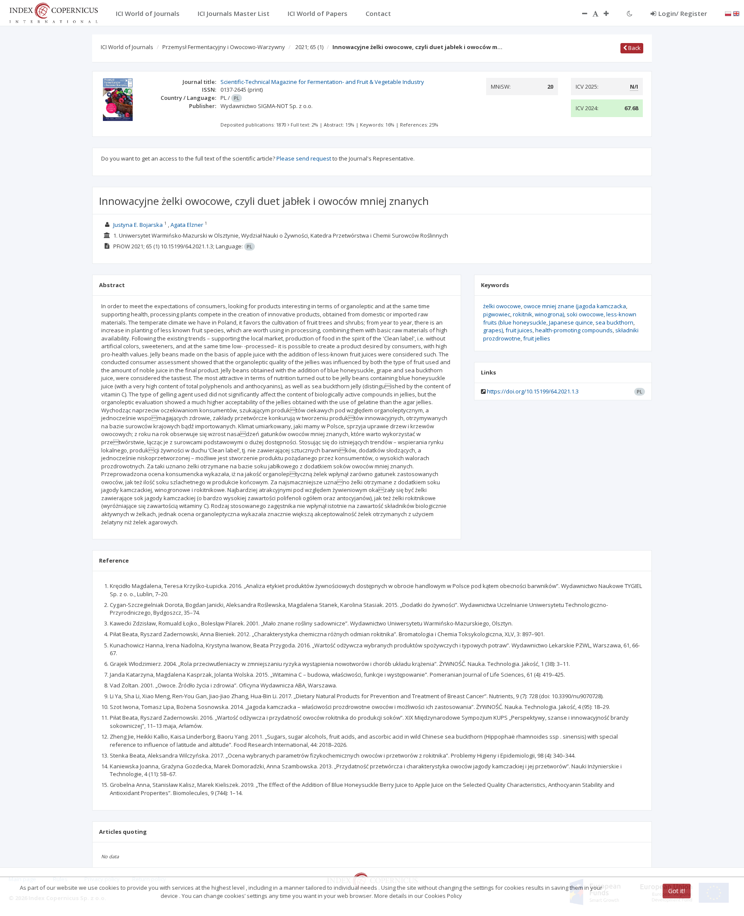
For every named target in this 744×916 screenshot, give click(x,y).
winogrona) (549, 314)
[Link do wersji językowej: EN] (736, 13)
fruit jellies (536, 338)
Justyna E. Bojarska (138, 225)
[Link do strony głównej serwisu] (53, 12)
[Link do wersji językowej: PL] (728, 13)
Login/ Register (682, 13)
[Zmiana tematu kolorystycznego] (630, 13)
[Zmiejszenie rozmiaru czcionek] (580, 13)
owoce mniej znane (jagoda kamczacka (575, 306)
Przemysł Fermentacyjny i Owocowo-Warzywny (223, 47)
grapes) (493, 330)
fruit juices (519, 330)
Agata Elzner (186, 225)
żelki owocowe (502, 306)
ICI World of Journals (127, 47)
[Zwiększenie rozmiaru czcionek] (610, 13)
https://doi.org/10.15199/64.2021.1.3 (533, 391)
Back (634, 48)
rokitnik (522, 314)
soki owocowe (585, 314)
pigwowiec (496, 314)
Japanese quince (571, 322)
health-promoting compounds (574, 330)
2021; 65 (309, 47)
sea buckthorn (614, 322)
